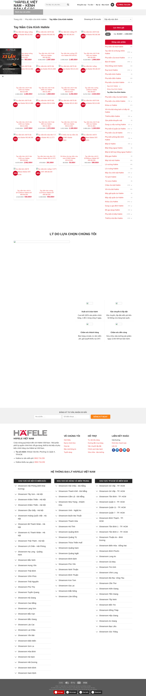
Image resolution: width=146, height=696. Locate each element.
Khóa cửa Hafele (111, 202)
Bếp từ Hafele (110, 144)
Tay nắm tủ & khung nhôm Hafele (115, 52)
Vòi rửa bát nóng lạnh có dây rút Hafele (117, 111)
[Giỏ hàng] (112, 4)
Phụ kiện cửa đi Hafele (113, 133)
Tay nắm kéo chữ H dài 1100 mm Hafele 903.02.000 (24, 90)
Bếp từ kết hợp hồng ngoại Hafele (118, 152)
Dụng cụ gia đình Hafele (114, 206)
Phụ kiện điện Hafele (113, 78)
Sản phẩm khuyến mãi (113, 120)
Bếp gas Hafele (111, 156)
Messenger (72, 692)
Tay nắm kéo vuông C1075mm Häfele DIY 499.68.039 (46, 192)
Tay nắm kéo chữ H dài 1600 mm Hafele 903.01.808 (46, 90)
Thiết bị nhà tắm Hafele (114, 218)
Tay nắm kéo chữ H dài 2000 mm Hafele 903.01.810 (69, 90)
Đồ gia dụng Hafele (112, 210)
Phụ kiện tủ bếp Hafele (113, 214)
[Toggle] (131, 52)
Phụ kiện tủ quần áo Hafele (115, 129)
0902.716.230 (39, 458)
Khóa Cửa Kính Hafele (114, 89)
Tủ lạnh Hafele (110, 177)
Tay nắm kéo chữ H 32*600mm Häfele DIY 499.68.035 (91, 158)
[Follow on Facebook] (113, 450)
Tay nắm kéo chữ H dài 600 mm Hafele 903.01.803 (69, 124)
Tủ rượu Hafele (111, 181)
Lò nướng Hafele (111, 164)
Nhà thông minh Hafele (114, 66)
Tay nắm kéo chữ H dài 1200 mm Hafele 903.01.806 (24, 124)
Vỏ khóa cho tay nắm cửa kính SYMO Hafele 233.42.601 (69, 158)
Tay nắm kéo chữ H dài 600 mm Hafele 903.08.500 (91, 55)
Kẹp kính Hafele (112, 86)
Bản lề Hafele (110, 62)
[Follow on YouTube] (128, 450)
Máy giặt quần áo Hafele (114, 193)
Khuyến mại (81, 5)
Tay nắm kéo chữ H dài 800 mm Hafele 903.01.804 (46, 124)
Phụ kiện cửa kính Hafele (36, 19)
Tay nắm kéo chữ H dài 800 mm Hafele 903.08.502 (46, 55)
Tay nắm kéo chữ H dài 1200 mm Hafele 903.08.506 (24, 158)
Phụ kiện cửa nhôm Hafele (115, 101)
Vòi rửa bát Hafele (112, 189)
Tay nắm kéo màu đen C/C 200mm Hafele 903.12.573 (46, 157)
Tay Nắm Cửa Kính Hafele (116, 92)
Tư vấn (90, 5)
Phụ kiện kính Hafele (113, 74)
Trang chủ (18, 19)
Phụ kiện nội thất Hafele (114, 47)
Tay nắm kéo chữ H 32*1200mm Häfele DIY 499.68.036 (24, 192)
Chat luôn (85, 692)
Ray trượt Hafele (111, 70)
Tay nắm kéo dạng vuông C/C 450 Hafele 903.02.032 (23, 55)
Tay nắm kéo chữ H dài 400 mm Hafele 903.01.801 (91, 124)
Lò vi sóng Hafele (111, 169)
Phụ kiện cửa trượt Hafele (115, 58)
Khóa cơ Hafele (111, 105)
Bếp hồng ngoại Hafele (114, 148)
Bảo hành (105, 5)
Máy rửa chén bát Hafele (114, 173)
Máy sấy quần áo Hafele (114, 197)
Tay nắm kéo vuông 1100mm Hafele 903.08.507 (91, 90)
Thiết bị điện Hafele (112, 116)
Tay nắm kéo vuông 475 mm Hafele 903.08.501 (69, 54)
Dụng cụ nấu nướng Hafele (115, 124)
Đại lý (98, 5)
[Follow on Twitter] (117, 450)
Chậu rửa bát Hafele (113, 185)
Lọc (108, 34)
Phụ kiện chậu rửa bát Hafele (116, 97)
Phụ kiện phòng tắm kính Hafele (114, 138)
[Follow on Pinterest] (120, 450)
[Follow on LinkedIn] (124, 450)
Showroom (98, 692)
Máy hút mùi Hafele (112, 160)
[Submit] (68, 5)
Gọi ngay (60, 692)
